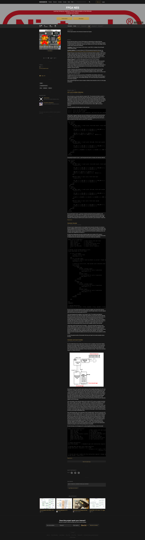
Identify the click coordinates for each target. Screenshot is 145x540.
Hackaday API (80, 535)
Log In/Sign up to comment (73, 488)
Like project (81, 18)
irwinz (73, 15)
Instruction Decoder (72, 223)
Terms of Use (68, 535)
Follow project (64, 18)
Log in (103, 2)
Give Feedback (61, 535)
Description (70, 26)
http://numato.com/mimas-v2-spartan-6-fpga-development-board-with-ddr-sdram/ (84, 51)
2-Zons (59, 511)
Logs (89, 26)
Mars (42, 511)
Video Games (46, 97)
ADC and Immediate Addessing (75, 92)
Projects (50, 2)
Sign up (98, 2)
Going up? (73, 532)
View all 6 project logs (86, 461)
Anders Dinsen (78, 511)
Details (74, 26)
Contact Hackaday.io (54, 535)
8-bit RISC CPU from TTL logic (97, 510)
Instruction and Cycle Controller (75, 340)
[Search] (89, 2)
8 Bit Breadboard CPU (61, 510)
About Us (48, 535)
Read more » (70, 219)
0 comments (79, 93)
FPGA (41, 88)
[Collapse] (75, 90)
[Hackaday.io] (43, 2)
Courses (64, 2)
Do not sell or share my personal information (91, 535)
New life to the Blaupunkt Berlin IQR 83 (82, 510)
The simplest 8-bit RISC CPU (47, 510)
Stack (69, 2)
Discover (55, 2)
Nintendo (45, 88)
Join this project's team (43, 68)
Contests (60, 2)
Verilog (50, 88)
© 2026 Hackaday (72, 537)
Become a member (62, 522)
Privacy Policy (73, 535)
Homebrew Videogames (49, 102)
